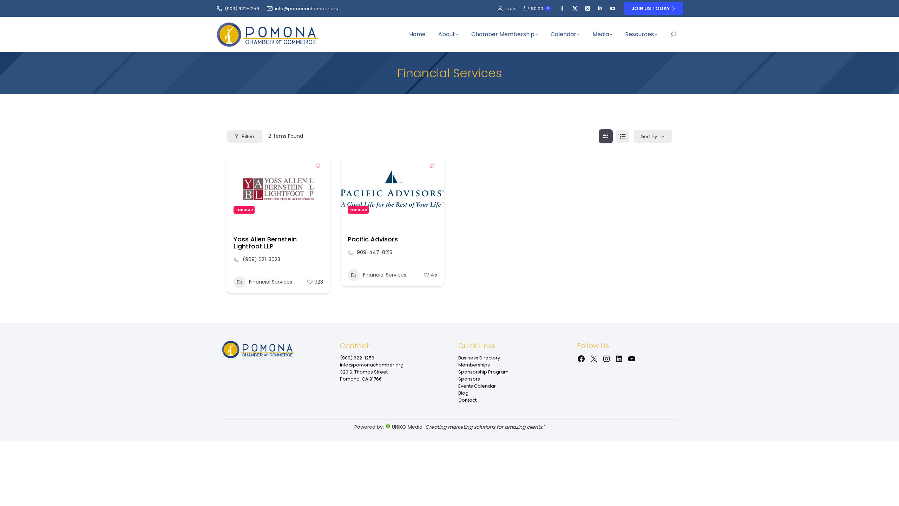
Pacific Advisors (373, 239)
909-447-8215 (374, 252)
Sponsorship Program (483, 372)
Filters (248, 136)
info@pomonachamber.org (307, 8)
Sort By (649, 136)
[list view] (623, 136)
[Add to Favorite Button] (318, 166)
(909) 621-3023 (261, 259)
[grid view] (606, 136)
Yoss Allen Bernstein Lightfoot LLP (265, 243)
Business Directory (479, 358)
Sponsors (469, 379)
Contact (467, 400)
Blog (463, 393)
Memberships (474, 365)
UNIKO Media (406, 426)
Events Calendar (477, 386)
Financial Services (270, 281)
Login (511, 8)
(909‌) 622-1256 (242, 8)
